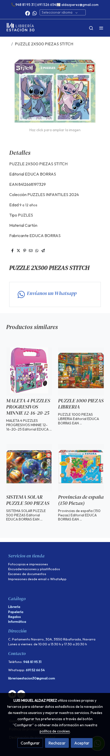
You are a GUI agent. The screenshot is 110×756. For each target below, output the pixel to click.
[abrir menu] (101, 28)
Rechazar (56, 742)
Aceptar (81, 742)
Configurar (30, 742)
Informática (17, 621)
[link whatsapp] (34, 13)
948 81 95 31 (32, 662)
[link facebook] (27, 13)
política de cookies (55, 731)
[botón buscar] (91, 28)
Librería (14, 607)
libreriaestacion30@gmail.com (31, 678)
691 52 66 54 (35, 670)
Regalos (14, 617)
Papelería (15, 612)
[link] (20, 28)
